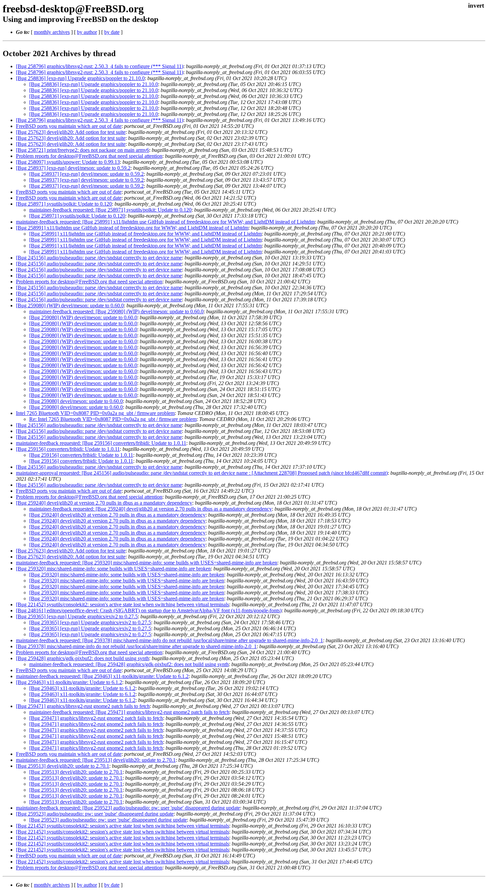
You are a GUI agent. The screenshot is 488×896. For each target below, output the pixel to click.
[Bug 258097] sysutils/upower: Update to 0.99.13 (68, 162)
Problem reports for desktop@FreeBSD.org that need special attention (89, 156)
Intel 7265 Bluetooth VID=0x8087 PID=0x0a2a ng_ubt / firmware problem (95, 413)
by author (87, 32)
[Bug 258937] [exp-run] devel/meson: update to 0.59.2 (73, 168)
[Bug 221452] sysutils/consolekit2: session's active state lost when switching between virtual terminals (122, 604)
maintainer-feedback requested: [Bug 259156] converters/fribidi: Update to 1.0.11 (101, 443)
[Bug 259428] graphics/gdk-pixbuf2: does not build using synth (82, 658)
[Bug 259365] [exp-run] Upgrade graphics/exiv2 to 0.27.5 (77, 616)
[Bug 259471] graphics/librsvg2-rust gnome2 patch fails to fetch (83, 706)
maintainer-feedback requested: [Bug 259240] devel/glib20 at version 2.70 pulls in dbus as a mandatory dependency (150, 509)
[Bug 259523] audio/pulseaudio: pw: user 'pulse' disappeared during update (95, 814)
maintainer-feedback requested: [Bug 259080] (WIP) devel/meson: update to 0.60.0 (116, 311)
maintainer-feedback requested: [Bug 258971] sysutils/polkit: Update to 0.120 (110, 210)
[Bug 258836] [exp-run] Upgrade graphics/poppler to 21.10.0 (80, 78)
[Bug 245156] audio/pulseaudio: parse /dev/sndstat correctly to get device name (99, 257)
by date (112, 32)
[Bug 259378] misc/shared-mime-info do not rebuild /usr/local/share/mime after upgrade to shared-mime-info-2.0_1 (136, 646)
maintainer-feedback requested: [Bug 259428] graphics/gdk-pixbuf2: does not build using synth (129, 664)
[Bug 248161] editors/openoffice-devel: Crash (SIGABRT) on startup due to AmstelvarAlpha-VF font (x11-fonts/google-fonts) (149, 610)
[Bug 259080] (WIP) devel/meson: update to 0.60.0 (70, 305)
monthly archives (52, 32)
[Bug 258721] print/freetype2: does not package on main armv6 (82, 150)
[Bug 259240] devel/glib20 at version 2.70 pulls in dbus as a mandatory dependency (104, 503)
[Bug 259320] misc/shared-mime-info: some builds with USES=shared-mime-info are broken (113, 568)
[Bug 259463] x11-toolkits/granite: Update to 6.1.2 (69, 682)
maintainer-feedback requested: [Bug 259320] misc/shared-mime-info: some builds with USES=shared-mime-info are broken (146, 562)
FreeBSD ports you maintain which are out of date (69, 126)
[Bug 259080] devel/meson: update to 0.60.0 (76, 401)
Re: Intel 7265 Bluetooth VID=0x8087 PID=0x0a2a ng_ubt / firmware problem (113, 419)
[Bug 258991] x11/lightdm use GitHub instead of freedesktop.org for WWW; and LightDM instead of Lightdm (132, 228)
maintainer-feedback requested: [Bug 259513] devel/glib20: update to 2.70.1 (96, 760)
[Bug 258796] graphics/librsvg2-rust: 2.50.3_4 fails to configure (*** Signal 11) (99, 66)
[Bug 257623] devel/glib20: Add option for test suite (70, 132)
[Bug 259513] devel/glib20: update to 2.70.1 (62, 766)
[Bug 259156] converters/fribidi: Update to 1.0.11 (68, 449)
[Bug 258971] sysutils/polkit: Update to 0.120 (64, 204)
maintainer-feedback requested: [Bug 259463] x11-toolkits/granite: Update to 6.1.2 (102, 676)
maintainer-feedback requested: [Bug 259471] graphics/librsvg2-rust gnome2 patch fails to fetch (129, 712)
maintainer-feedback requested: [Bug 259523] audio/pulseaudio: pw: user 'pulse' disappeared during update (128, 808)
